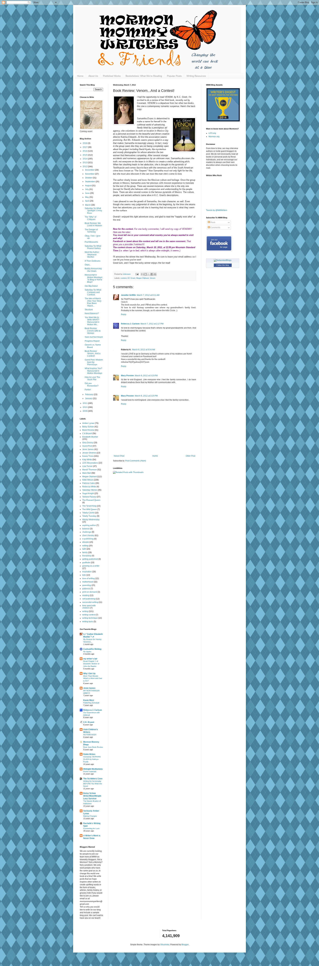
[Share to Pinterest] (155, 274)
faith (84, 549)
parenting (86, 585)
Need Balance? (92, 313)
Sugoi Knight (88, 493)
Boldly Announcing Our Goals (93, 269)
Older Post (190, 456)
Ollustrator (164, 944)
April (87, 201)
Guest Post (87, 446)
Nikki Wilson (87, 480)
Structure (89, 309)
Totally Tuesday (89, 516)
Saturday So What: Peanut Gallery (93, 247)
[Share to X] (148, 274)
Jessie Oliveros (89, 453)
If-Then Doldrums (92, 261)
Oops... (88, 265)
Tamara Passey (89, 497)
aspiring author (89, 525)
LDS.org (212, 133)
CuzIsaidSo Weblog (92, 649)
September (90, 181)
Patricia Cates (88, 483)
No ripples (87, 652)
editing (85, 545)
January (89, 398)
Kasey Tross (87, 456)
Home (80, 76)
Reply (123, 314)
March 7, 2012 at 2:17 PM (152, 324)
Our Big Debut (91, 286)
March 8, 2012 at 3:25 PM (146, 396)
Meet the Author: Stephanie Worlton (92, 254)
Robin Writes (89, 754)
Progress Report (92, 341)
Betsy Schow (88, 427)
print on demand (89, 592)
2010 (85, 407)
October (89, 178)
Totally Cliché (88, 513)
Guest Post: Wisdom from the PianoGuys (94, 362)
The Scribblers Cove (93, 778)
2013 (85, 162)
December (90, 170)
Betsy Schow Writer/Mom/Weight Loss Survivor (92, 796)
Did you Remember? (92, 384)
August (88, 185)
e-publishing (88, 539)
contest (124, 278)
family (85, 552)
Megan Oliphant (142, 278)
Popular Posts (174, 76)
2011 (85, 403)
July (87, 189)
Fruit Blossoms (91, 242)
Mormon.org (214, 136)
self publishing (88, 599)
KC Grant (131, 278)
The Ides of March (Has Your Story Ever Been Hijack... (93, 302)
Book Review (88, 430)
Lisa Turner (87, 466)
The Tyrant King (89, 506)
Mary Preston (127, 375)
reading (85, 595)
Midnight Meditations (93, 769)
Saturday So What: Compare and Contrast (93, 292)
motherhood (87, 582)
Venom (152, 278)
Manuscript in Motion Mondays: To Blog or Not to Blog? (94, 278)
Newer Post (119, 456)
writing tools (87, 621)
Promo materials (89, 772)
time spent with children (89, 606)
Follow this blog (222, 265)
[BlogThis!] (145, 274)
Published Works (112, 76)
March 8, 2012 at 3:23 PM (146, 375)
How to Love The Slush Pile (92, 378)
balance (86, 529)
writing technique (90, 618)
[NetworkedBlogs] (222, 260)
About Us (93, 76)
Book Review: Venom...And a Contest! (92, 353)
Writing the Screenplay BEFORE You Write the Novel (92, 783)
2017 (85, 147)
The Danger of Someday (91, 230)
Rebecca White (89, 486)
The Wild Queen (89, 509)
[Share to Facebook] (152, 274)
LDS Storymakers (90, 463)
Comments (215, 227)
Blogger (185, 944)
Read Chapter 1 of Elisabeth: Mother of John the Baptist (91, 663)
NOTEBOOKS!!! (89, 735)
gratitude (86, 562)
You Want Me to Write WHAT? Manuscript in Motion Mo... (92, 321)
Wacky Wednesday (91, 519)
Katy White (87, 459)
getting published (90, 559)
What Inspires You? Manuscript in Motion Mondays (93, 370)
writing (85, 611)
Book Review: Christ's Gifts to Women (93, 330)
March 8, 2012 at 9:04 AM (143, 349)
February (89, 394)
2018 (85, 143)
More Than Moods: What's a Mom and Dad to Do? (92, 678)
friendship (86, 556)
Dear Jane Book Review (93, 747)
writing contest (88, 615)
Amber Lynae (88, 423)
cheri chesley (88, 535)
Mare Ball (86, 473)
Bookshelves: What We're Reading (144, 76)
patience (86, 588)
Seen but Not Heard (94, 337)
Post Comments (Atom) (135, 461)
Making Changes (90, 816)
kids (84, 575)
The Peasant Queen (91, 500)
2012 (85, 166)
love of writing (88, 578)
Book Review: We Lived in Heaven (93, 224)
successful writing (90, 602)
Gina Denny (87, 442)
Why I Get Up (89, 673)
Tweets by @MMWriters (216, 210)
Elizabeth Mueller (90, 437)
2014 (85, 159)
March (88, 205)
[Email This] (142, 274)
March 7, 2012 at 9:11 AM (148, 295)
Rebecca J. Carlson (130, 324)
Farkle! (88, 389)
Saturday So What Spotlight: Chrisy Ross (93, 210)
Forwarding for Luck (91, 828)
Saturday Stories (89, 490)
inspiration (87, 572)
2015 (85, 155)
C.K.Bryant (87, 433)
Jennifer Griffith (128, 295)
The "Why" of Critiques (90, 218)
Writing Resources (196, 76)
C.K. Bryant (88, 722)
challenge (86, 532)
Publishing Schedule (91, 703)
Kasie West (88, 700)
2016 (85, 151)
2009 (85, 411)
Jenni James (88, 449)
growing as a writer (90, 566)
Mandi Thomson (89, 470)
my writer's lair (90, 659)
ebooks (85, 542)
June (87, 193)
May (87, 197)
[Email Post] (137, 274)
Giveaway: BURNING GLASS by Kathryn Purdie (92, 759)
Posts (212, 222)
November (90, 174)
